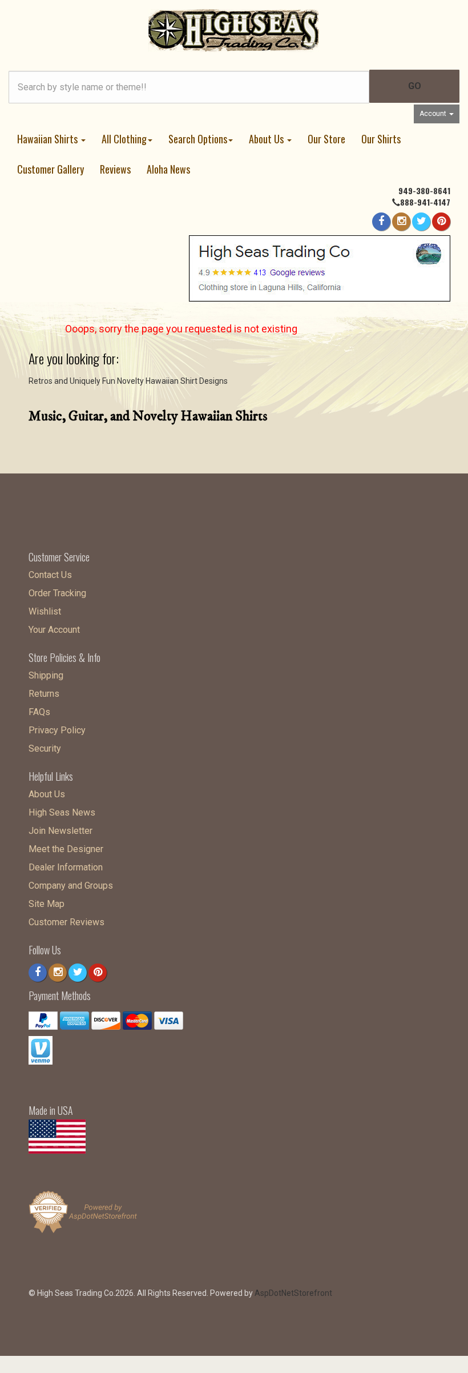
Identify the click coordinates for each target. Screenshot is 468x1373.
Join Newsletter (60, 830)
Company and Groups (71, 885)
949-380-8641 (424, 190)
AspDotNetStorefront (293, 1293)
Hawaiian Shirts (48, 138)
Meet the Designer (66, 849)
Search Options (197, 138)
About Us (267, 138)
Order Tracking (57, 593)
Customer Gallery (50, 169)
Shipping (46, 675)
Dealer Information (66, 867)
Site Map (46, 903)
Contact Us (50, 574)
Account (433, 114)
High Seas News (62, 812)
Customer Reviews (66, 922)
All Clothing (124, 138)
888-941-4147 (425, 202)
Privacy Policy (57, 730)
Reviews (115, 169)
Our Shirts (381, 138)
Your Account (54, 629)
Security (45, 748)
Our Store (326, 138)
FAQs (39, 711)
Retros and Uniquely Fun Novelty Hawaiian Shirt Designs (128, 381)
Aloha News (168, 169)
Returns (44, 693)
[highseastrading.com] (234, 29)
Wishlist (45, 611)
